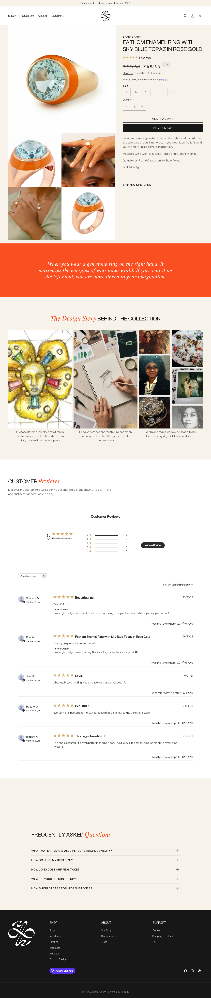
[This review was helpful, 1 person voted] (184, 693)
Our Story (106, 930)
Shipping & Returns (163, 936)
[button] (13, 16)
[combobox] (178, 584)
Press (104, 942)
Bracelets (54, 948)
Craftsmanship (109, 936)
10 (173, 92)
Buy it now (162, 128)
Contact (156, 930)
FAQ (154, 942)
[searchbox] (29, 576)
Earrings (53, 942)
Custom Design (58, 959)
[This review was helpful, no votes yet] (183, 623)
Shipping (128, 73)
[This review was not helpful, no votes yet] (189, 623)
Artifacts (54, 953)
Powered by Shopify (118, 992)
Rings (52, 930)
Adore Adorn (98, 992)
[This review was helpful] (183, 723)
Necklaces (55, 936)
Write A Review (153, 545)
